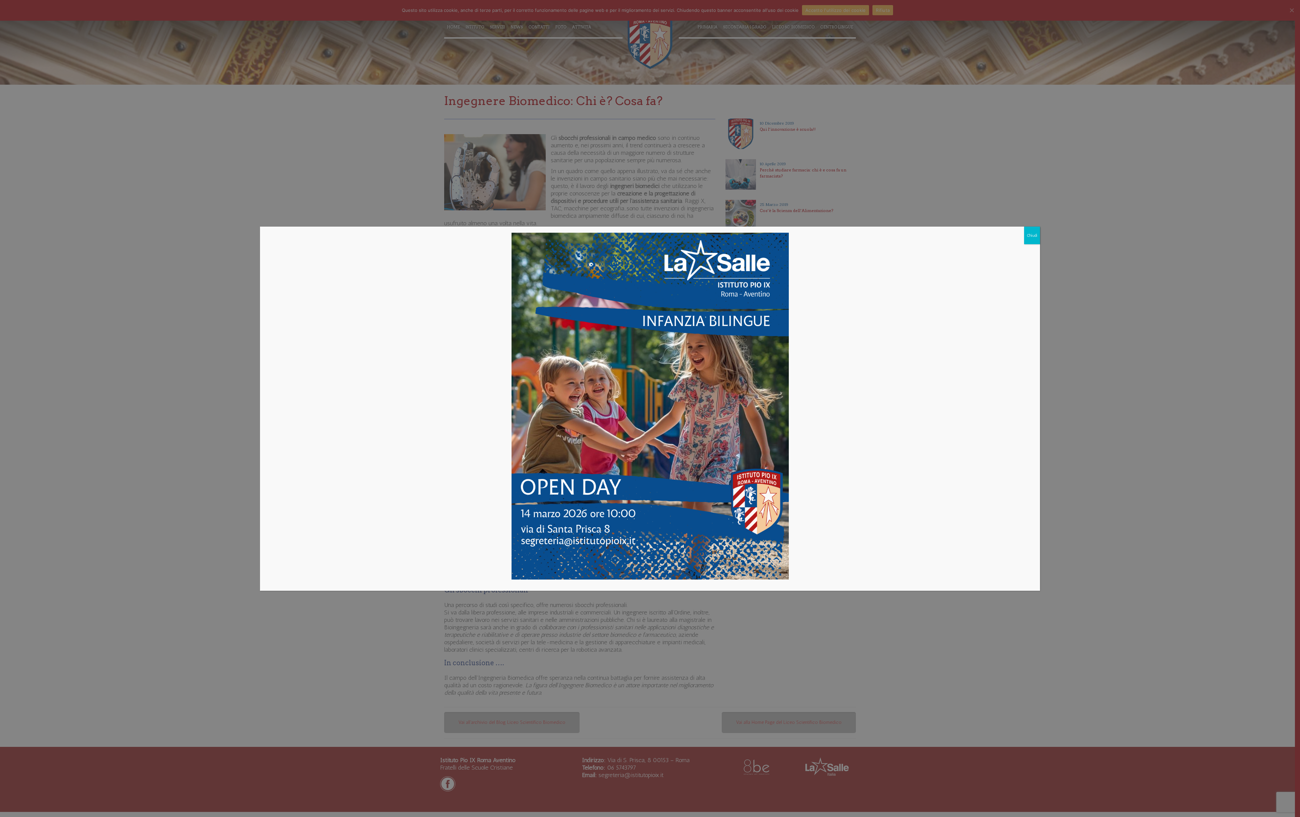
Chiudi (1032, 235)
